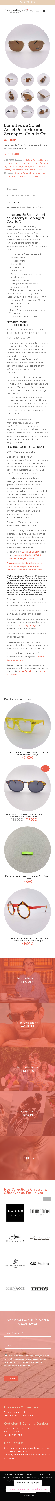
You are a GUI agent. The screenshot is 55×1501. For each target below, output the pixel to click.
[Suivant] (49, 1199)
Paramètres (28, 1496)
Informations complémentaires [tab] (21, 195)
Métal (46, 163)
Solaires (25, 167)
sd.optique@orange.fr (27, 625)
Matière (39, 163)
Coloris (29, 160)
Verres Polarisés (34, 170)
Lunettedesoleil (11, 176)
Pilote (9, 167)
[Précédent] (45, 1199)
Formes (36, 160)
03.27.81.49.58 (29, 2)
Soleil (35, 176)
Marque (31, 163)
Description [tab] (12, 189)
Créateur (18, 173)
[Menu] (37, 10)
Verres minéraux (37, 167)
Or (5, 167)
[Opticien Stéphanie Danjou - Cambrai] (16, 11)
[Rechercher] (30, 11)
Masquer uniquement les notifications (28, 1489)
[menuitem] (30, 11)
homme (33, 173)
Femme (26, 173)
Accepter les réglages (28, 1483)
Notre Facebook (26, 671)
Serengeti (17, 167)
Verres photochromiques (15, 170)
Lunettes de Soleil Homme (16, 163)
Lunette (41, 173)
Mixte (21, 176)
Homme (43, 160)
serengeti (28, 176)
